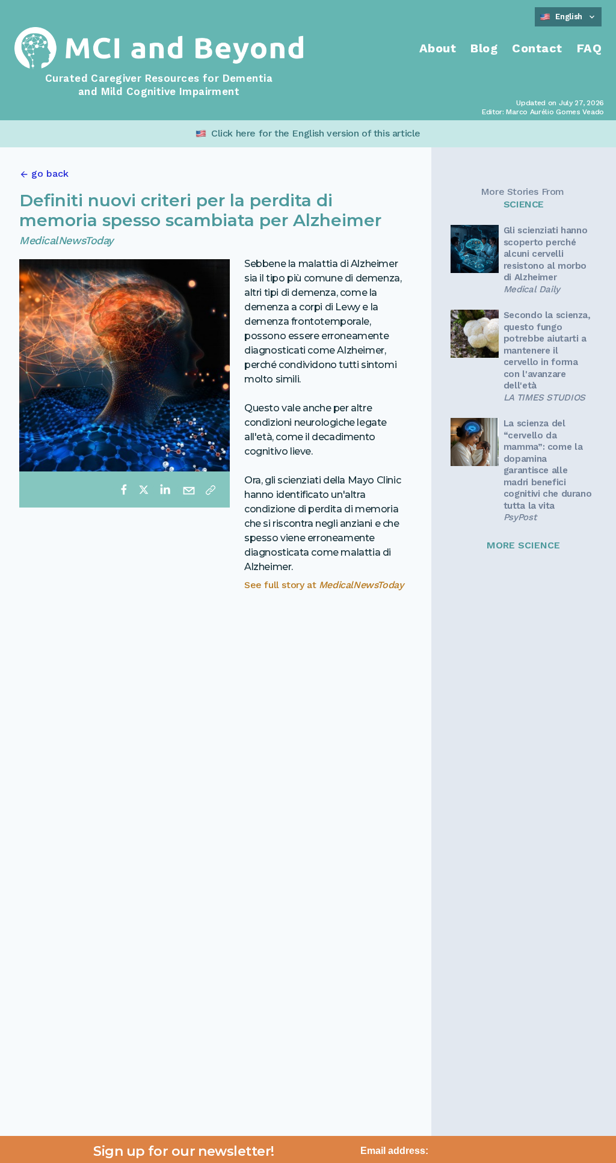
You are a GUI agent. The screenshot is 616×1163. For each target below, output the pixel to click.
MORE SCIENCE (523, 545)
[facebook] (124, 489)
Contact (537, 48)
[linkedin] (165, 489)
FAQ (589, 48)
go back (50, 173)
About (438, 48)
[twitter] (144, 489)
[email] (189, 489)
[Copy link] (210, 489)
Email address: (394, 1151)
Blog (483, 48)
